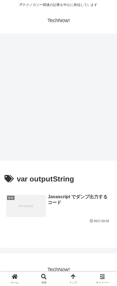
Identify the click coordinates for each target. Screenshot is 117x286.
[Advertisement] (58, 98)
